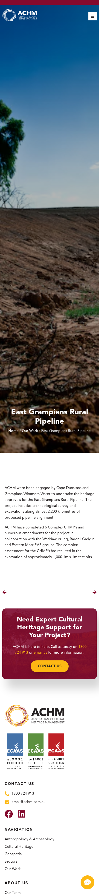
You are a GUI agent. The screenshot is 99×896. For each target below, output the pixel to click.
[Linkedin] (21, 814)
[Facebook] (9, 814)
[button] (92, 16)
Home (13, 431)
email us (40, 652)
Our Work (30, 431)
